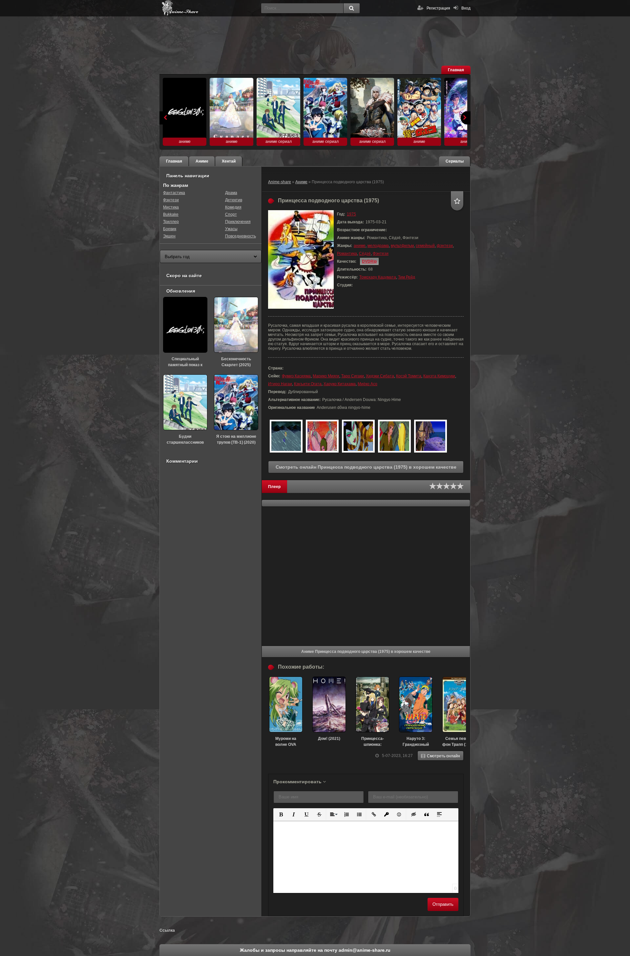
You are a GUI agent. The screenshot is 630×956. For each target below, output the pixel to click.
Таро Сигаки (352, 376)
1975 (351, 214)
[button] (280, 814)
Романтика (347, 253)
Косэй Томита (408, 376)
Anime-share (279, 182)
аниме (360, 245)
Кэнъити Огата (308, 384)
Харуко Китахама (340, 384)
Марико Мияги (326, 376)
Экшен (169, 236)
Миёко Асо (367, 384)
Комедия (233, 207)
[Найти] (351, 8)
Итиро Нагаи (280, 384)
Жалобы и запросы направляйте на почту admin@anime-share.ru (315, 950)
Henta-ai (208, 8)
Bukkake (170, 214)
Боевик (169, 229)
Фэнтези (380, 253)
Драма (231, 192)
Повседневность (240, 236)
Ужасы (231, 229)
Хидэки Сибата (380, 376)
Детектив (233, 200)
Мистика (171, 207)
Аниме (301, 182)
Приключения (238, 221)
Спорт (231, 214)
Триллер (171, 221)
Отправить (442, 904)
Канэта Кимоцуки (439, 376)
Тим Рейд (406, 277)
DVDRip (369, 261)
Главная (456, 70)
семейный (425, 245)
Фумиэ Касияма (296, 376)
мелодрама (378, 245)
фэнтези (445, 245)
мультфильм (402, 245)
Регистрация (438, 8)
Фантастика (174, 192)
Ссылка (167, 930)
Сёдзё (365, 253)
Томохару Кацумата (377, 277)
